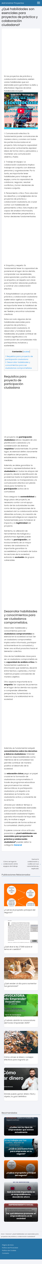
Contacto (5, 1253)
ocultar (26, 351)
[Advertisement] (21, 49)
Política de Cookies (9, 1250)
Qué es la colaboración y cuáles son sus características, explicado (33, 864)
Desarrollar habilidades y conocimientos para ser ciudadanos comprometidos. (18, 365)
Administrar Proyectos (13, 3)
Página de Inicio (8, 1245)
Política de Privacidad (10, 1248)
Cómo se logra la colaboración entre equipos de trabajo (10, 863)
